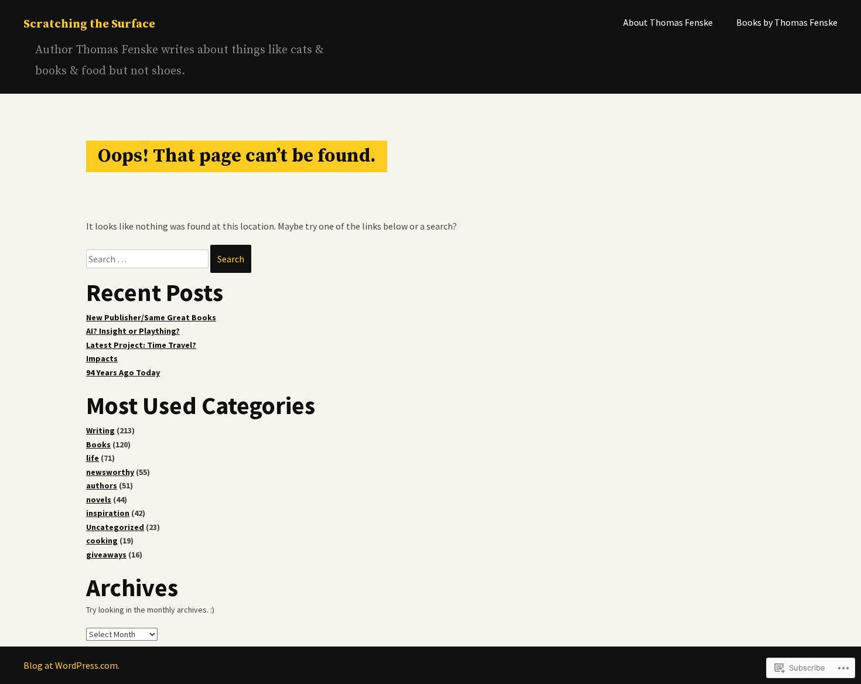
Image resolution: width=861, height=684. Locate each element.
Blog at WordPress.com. (71, 665)
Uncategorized (115, 527)
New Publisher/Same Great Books (151, 317)
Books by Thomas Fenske (787, 22)
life (92, 458)
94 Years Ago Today (123, 372)
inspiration (107, 513)
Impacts (102, 358)
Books (98, 444)
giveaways (106, 554)
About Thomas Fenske (668, 22)
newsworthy (110, 472)
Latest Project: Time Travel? (141, 345)
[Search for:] (148, 259)
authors (101, 485)
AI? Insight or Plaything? (133, 331)
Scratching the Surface (89, 24)
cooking (102, 540)
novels (98, 499)
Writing (100, 430)
